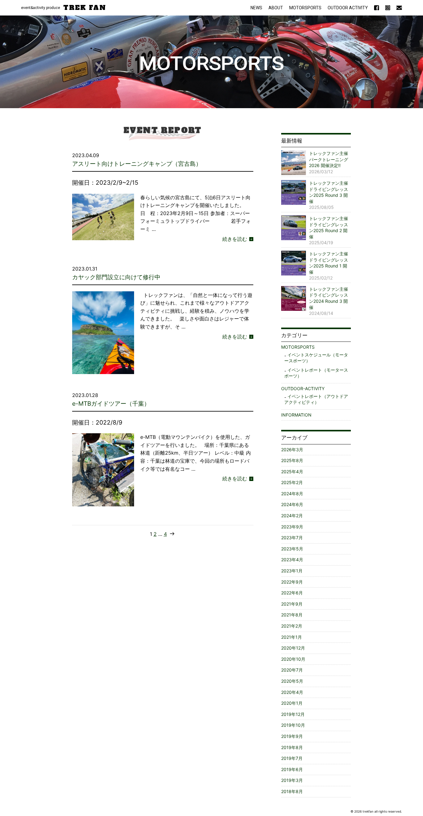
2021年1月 (291, 637)
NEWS (256, 7)
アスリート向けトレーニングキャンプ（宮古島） (137, 163)
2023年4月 (292, 559)
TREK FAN (84, 7)
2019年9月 (292, 736)
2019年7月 (292, 758)
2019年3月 (292, 780)
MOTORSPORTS (305, 7)
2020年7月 (292, 670)
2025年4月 (292, 471)
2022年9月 (292, 581)
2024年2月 (292, 515)
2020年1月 (292, 703)
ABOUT (275, 7)
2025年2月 (292, 482)
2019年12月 (293, 714)
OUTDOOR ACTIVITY (348, 7)
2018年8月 (292, 791)
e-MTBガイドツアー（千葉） (111, 403)
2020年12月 (293, 648)
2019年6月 (292, 769)
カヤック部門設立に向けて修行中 (116, 277)
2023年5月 (292, 548)
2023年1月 (292, 570)
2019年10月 (293, 725)
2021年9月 (292, 603)
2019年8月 (292, 747)
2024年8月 (292, 493)
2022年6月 (292, 592)
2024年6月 (292, 504)
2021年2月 (291, 626)
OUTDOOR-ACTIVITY (303, 388)
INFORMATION (296, 414)
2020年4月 (292, 692)
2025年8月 (292, 460)
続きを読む (234, 238)
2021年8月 (292, 614)
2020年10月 (293, 659)
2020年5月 (292, 681)
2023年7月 (292, 537)
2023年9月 (292, 526)
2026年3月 (292, 449)
